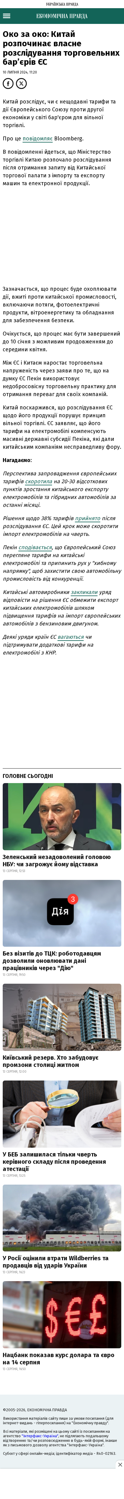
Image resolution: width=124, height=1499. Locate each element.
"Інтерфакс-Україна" (40, 1436)
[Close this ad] (120, 1464)
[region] (62, 235)
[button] (8, 83)
